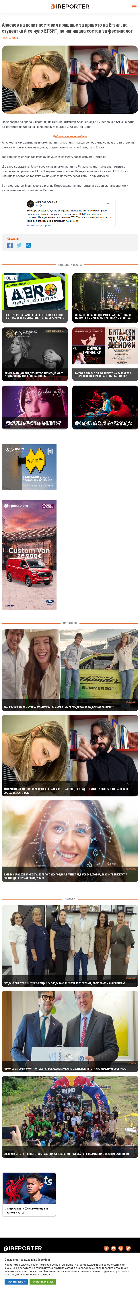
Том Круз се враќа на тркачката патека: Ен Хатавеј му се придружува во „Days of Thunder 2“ (59, 707)
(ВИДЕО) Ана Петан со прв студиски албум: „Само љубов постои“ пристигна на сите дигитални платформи (33, 423)
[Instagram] (28, 245)
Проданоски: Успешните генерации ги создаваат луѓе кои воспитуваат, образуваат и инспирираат (64, 983)
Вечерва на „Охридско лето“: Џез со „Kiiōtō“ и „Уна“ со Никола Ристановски (34, 375)
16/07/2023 (131, 784)
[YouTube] (113, 1248)
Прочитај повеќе (16, 1281)
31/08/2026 (131, 978)
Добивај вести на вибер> (70, 136)
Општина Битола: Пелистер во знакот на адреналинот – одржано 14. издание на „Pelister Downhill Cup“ (67, 1153)
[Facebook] (10, 245)
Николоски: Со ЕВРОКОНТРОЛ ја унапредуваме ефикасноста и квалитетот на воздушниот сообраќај (65, 1068)
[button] (70, 174)
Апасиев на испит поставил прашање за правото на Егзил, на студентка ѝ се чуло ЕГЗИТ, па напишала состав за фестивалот (66, 791)
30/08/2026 (131, 702)
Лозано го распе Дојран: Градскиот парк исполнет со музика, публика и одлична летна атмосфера (103, 316)
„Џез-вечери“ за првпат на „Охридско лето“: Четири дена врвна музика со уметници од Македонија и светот (104, 423)
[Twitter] (19, 245)
